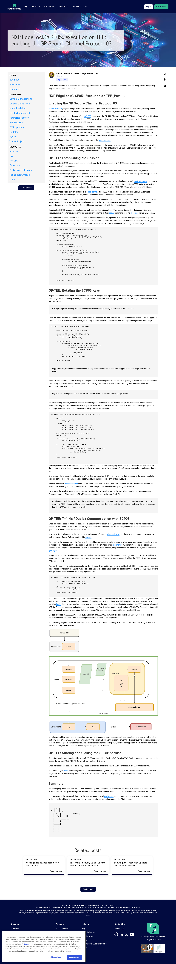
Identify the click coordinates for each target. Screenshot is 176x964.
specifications (105, 140)
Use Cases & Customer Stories (94, 944)
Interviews (15, 84)
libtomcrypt (117, 545)
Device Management (20, 98)
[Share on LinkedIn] (165, 80)
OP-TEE (87, 116)
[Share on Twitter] (165, 74)
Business (14, 79)
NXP (11, 155)
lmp (59, 80)
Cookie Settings (54, 957)
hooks (58, 604)
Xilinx (12, 179)
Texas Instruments (19, 174)
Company (35, 7)
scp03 (111, 213)
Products (49, 7)
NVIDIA (13, 160)
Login (148, 7)
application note (140, 181)
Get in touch (161, 7)
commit (88, 537)
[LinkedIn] (121, 935)
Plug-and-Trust (113, 534)
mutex (65, 770)
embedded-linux (18, 108)
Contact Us (119, 924)
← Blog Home (26, 188)
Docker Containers (19, 103)
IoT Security (16, 122)
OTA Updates (16, 127)
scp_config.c (93, 192)
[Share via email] (165, 86)
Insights (63, 7)
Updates (14, 132)
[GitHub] (116, 935)
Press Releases (88, 932)
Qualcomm (15, 165)
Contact (76, 7)
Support (118, 928)
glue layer (53, 551)
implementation (71, 484)
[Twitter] (126, 935)
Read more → (56, 871)
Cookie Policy (29, 944)
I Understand (74, 957)
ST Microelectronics (20, 170)
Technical (14, 89)
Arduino (13, 151)
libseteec (134, 213)
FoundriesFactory (19, 117)
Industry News (87, 936)
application (109, 796)
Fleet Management (19, 113)
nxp (65, 80)
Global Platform (55, 108)
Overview (15, 928)
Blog (83, 928)
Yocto (12, 136)
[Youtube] (132, 935)
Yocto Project (16, 141)
